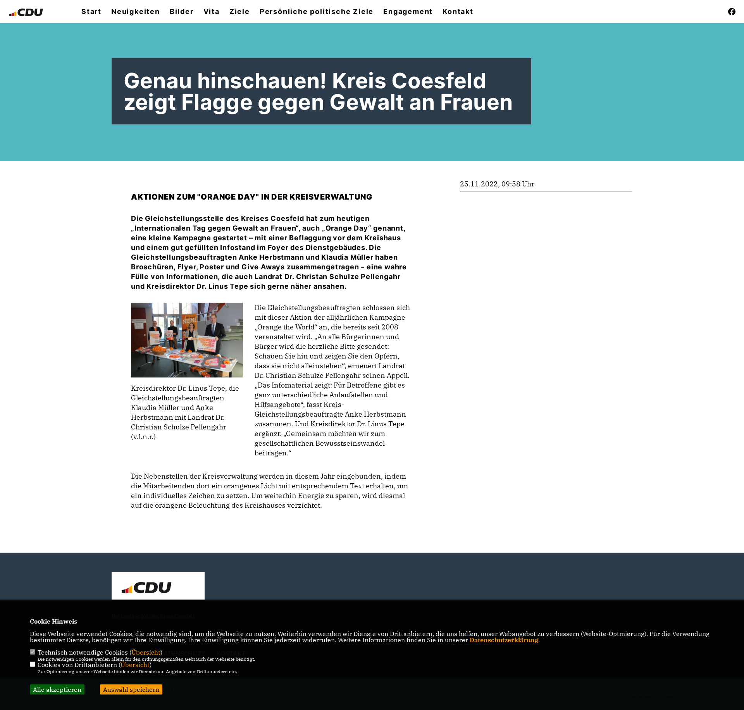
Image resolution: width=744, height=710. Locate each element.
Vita (211, 11)
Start (91, 11)
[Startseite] (158, 587)
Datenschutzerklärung (504, 640)
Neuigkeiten (135, 11)
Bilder (182, 11)
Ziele (239, 11)
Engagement (408, 11)
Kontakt (458, 11)
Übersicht (145, 652)
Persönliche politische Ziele (317, 11)
